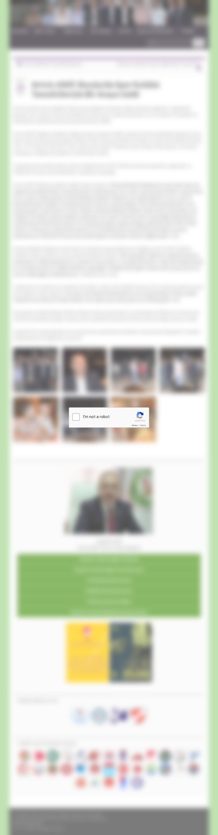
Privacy (135, 425)
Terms (143, 425)
